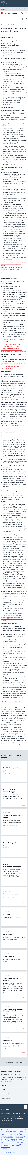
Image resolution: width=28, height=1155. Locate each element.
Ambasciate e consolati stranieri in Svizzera (13, 117)
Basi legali (17, 1145)
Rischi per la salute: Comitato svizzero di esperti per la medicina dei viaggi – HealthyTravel (12, 269)
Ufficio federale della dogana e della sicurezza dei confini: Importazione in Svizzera (12, 618)
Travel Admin (5, 47)
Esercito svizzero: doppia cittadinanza (12, 427)
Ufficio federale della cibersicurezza (11, 344)
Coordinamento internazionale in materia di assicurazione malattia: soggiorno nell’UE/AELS (13, 263)
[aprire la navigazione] (26, 13)
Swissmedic (4, 273)
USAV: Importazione (7, 368)
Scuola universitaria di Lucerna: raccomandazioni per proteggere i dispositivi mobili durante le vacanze (11, 348)
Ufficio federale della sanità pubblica (11, 702)
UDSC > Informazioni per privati (10, 366)
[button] (25, 1107)
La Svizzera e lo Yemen (11, 13)
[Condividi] (26, 18)
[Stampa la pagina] (22, 18)
